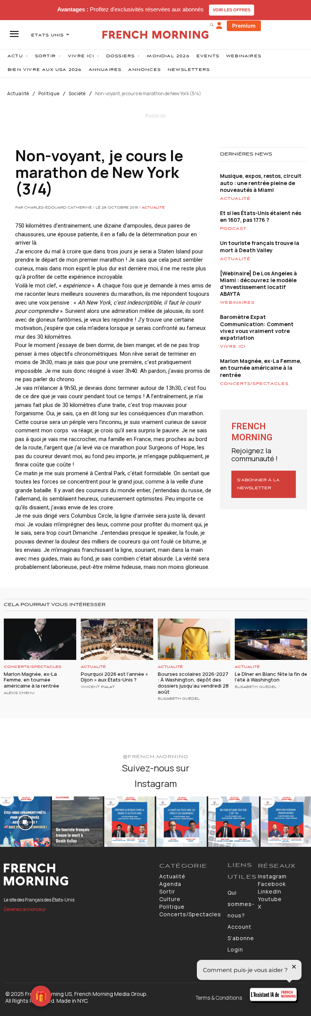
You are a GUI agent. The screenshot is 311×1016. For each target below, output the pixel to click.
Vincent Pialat (98, 687)
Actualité (18, 93)
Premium (244, 25)
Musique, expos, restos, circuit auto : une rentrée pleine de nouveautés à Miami (261, 182)
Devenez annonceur (25, 909)
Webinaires (237, 302)
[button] (211, 24)
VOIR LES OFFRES (231, 10)
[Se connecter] (219, 25)
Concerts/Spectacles (254, 384)
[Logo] (78, 875)
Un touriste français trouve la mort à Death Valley (259, 246)
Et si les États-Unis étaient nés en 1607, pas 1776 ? (260, 216)
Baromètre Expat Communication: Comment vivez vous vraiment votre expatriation (257, 327)
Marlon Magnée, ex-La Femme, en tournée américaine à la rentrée (261, 367)
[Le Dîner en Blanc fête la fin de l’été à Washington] (271, 639)
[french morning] (155, 35)
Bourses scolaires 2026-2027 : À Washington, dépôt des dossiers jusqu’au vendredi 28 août (193, 683)
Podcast (233, 228)
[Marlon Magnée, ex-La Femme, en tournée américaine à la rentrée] (40, 639)
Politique (49, 93)
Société (77, 93)
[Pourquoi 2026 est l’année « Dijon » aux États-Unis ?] (117, 639)
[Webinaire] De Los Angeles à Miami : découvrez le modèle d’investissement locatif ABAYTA (258, 284)
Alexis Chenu (19, 693)
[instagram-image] (25, 821)
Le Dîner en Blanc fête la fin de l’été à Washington (271, 677)
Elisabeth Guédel (178, 699)
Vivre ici (232, 346)
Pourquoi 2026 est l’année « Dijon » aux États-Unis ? (114, 677)
